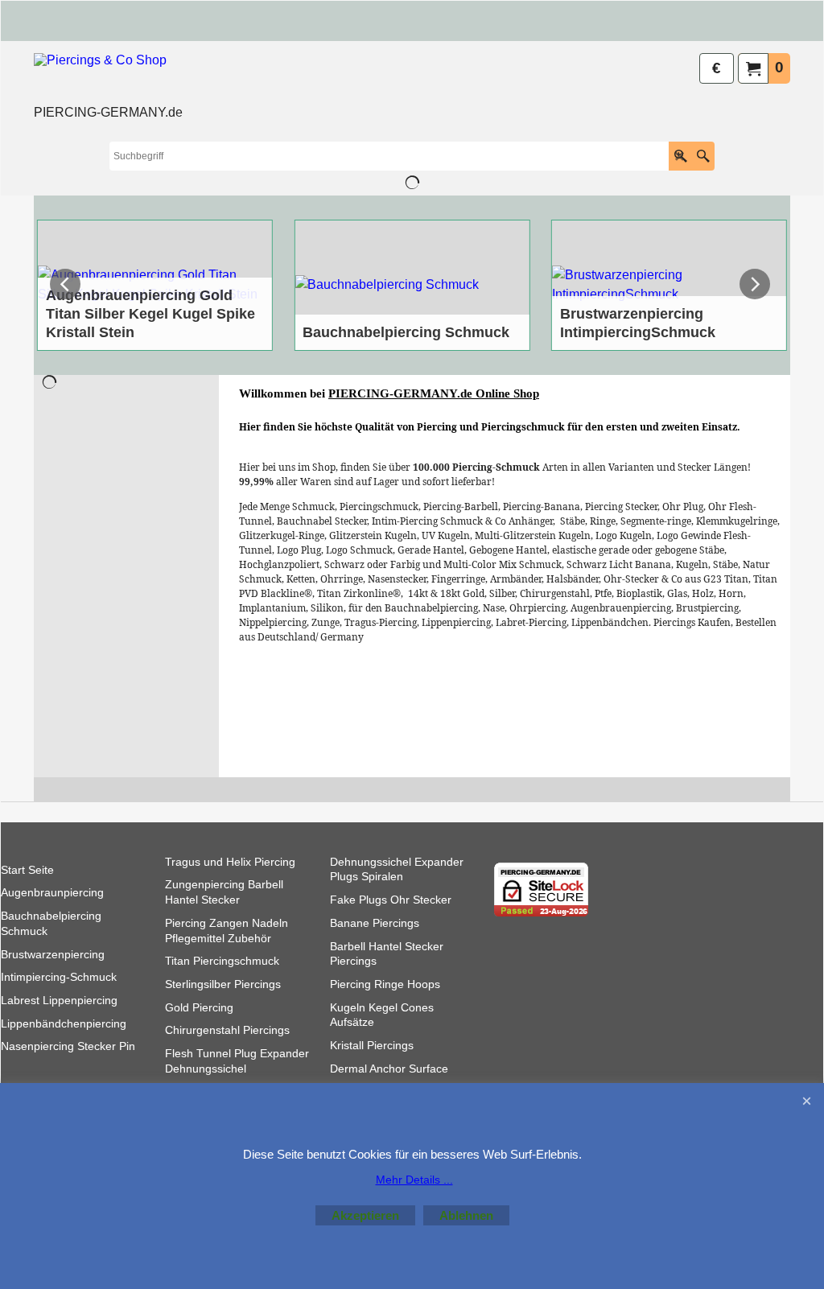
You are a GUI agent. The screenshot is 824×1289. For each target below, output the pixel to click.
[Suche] (703, 156)
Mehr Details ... (414, 1179)
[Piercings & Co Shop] (108, 77)
